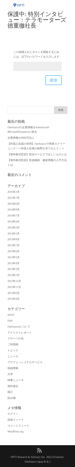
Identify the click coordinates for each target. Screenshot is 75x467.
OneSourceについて (19, 326)
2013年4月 (14, 263)
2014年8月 (14, 209)
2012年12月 (14, 281)
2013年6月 (14, 251)
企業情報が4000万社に (21, 137)
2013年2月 (14, 275)
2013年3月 (14, 269)
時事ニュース (16, 380)
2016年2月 (14, 191)
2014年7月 (14, 215)
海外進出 (13, 386)
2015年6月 (14, 203)
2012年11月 (14, 287)
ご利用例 (13, 344)
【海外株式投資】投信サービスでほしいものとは (37, 154)
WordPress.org (15, 431)
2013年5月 (14, 257)
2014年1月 (14, 233)
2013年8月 (14, 239)
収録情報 (13, 368)
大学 (10, 374)
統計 (10, 392)
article (11, 314)
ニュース (13, 356)
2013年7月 (14, 245)
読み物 (12, 398)
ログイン (13, 413)
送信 (53, 80)
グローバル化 (16, 338)
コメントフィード (18, 425)
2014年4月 (14, 221)
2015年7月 (14, 197)
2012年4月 (14, 298)
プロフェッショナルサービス (25, 362)
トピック (13, 350)
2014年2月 (14, 227)
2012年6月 (14, 293)
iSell (10, 320)
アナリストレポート (20, 332)
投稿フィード (16, 419)
